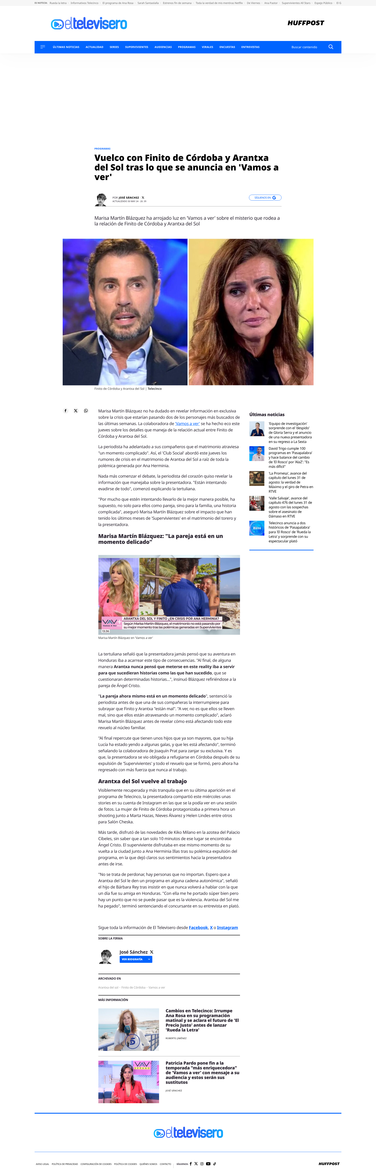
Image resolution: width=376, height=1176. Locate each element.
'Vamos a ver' (187, 423)
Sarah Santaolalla (148, 3)
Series (114, 47)
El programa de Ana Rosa (118, 3)
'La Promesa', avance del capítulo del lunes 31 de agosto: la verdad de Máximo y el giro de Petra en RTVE (291, 482)
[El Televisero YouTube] (208, 1164)
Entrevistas (251, 47)
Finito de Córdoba (133, 987)
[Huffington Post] (306, 23)
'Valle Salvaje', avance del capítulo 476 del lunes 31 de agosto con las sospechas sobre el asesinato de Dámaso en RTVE (290, 507)
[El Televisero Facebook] (191, 1164)
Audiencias (163, 47)
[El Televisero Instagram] (201, 1164)
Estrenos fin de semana (177, 3)
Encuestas (227, 47)
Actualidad (95, 47)
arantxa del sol (108, 987)
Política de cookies (125, 1163)
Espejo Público (324, 3)
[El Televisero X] (196, 1164)
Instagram (227, 927)
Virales (207, 47)
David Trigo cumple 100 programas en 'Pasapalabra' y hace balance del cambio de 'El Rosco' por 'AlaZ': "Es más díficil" (290, 457)
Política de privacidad (65, 1163)
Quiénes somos (148, 1163)
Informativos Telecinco (85, 3)
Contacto (165, 1163)
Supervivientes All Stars (296, 3)
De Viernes (254, 3)
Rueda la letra (58, 3)
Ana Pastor (271, 3)
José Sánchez (129, 197)
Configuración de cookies (96, 1163)
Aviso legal (42, 1163)
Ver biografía (132, 959)
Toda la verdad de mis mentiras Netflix (219, 3)
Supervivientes (136, 47)
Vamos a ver (156, 987)
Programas (187, 47)
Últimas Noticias (66, 47)
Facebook (198, 927)
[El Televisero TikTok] (214, 1164)
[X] (143, 197)
